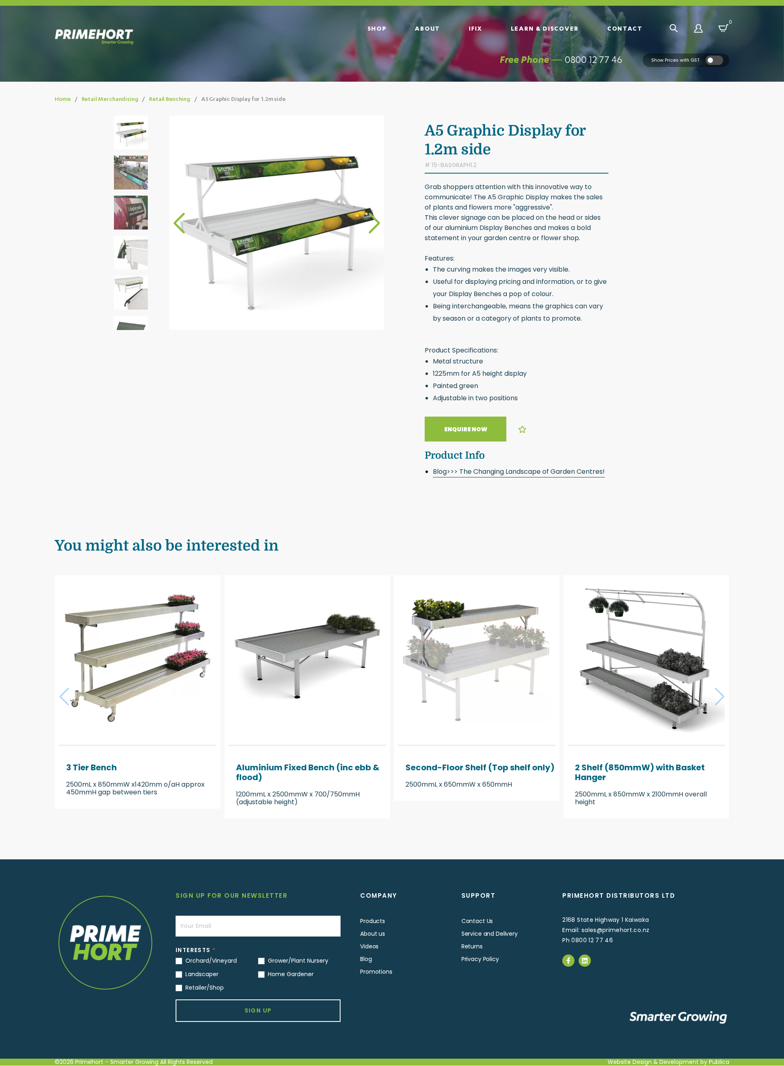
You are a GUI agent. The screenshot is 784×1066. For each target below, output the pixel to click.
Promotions (376, 972)
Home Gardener (290, 974)
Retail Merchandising (110, 98)
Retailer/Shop (204, 987)
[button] (374, 223)
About (427, 28)
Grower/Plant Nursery (297, 960)
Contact (625, 28)
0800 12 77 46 (593, 59)
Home (62, 98)
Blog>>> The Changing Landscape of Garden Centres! (519, 471)
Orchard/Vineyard (210, 960)
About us (372, 934)
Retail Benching (169, 98)
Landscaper (201, 974)
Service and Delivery (489, 934)
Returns (472, 946)
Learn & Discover (545, 28)
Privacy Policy (480, 959)
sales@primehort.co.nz (615, 930)
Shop (377, 28)
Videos (369, 946)
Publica (719, 1062)
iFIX (475, 28)
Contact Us (477, 921)
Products (372, 921)
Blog (366, 959)
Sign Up (258, 1010)
